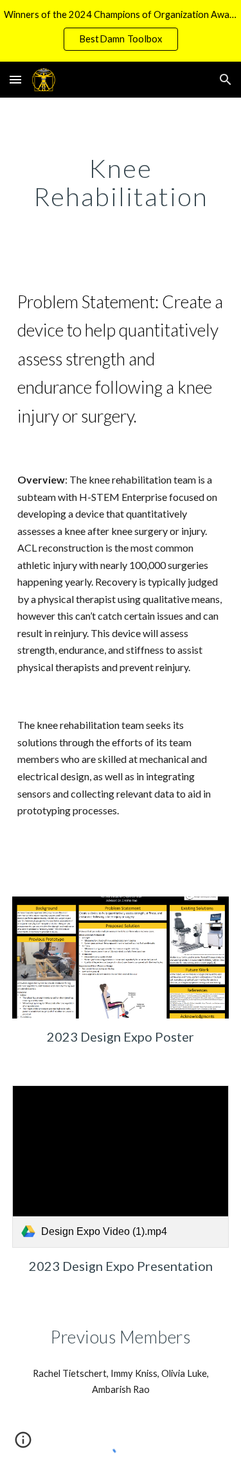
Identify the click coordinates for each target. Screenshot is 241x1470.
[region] (120, 31)
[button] (15, 79)
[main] (120, 182)
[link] (120, 1166)
